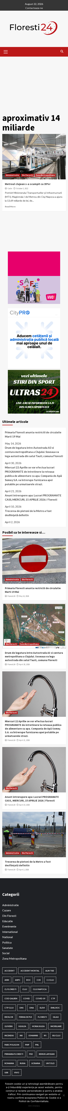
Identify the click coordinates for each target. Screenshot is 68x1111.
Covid (26, 998)
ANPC (17, 980)
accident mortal (30, 971)
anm (7, 980)
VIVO (16, 1072)
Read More (10, 206)
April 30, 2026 (24, 664)
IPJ (45, 1035)
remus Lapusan (47, 1054)
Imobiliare (56, 1026)
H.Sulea (22, 1026)
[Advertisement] (34, 82)
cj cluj (50, 980)
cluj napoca (40, 989)
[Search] (62, 51)
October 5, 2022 (22, 188)
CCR (39, 980)
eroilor (9, 1017)
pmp (27, 1045)
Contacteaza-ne (34, 7)
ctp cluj (9, 1008)
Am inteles (34, 1105)
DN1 (22, 1008)
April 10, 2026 (24, 805)
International (10, 931)
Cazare (6, 910)
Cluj (24, 989)
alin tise (49, 971)
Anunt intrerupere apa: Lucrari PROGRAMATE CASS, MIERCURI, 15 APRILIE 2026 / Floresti (33, 497)
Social (5, 953)
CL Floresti (10, 989)
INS (21, 1035)
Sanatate (7, 947)
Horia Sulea (38, 1026)
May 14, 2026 (24, 596)
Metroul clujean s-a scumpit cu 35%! (27, 184)
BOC (28, 980)
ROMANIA (9, 1063)
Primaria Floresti (14, 1054)
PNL (37, 1045)
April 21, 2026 (24, 740)
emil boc (55, 1008)
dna (31, 1008)
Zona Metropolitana (45, 175)
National (7, 937)
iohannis (33, 1035)
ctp (53, 998)
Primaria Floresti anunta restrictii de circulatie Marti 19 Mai (33, 434)
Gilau (56, 1017)
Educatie (7, 921)
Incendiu (9, 1035)
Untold (50, 1063)
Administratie (12, 175)
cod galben (11, 998)
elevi (42, 1008)
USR (6, 1072)
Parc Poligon (12, 1045)
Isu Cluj (56, 1035)
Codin (9, 188)
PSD (31, 1054)
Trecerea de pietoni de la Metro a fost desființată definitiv (28, 513)
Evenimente (9, 926)
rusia (22, 1063)
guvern (9, 1026)
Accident (10, 971)
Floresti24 (11, 596)
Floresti (42, 1017)
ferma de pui (25, 1017)
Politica (7, 942)
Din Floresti (27, 175)
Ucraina (35, 1063)
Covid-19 (40, 998)
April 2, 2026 (24, 869)
